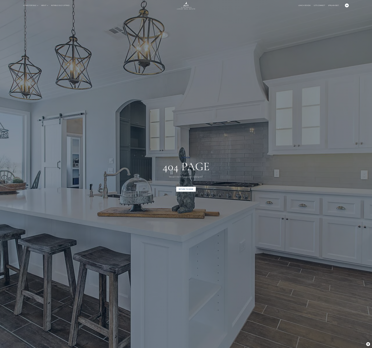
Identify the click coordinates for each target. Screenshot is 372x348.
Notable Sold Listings (60, 5)
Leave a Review (304, 5)
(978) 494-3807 (333, 5)
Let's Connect (319, 5)
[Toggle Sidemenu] (347, 5)
